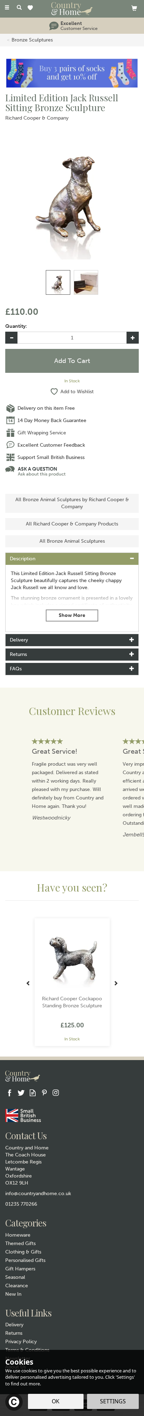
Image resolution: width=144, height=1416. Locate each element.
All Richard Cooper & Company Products (72, 524)
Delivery (14, 1325)
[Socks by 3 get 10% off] (72, 73)
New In (13, 1294)
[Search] (19, 8)
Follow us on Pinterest (44, 1092)
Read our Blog (32, 1092)
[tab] (72, 559)
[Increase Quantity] (133, 338)
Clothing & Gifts (23, 1252)
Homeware (17, 1235)
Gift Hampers (20, 1269)
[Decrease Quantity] (11, 338)
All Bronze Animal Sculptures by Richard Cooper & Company (72, 503)
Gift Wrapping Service (41, 433)
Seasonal (15, 1277)
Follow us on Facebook (9, 1092)
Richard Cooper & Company (37, 118)
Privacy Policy (21, 1342)
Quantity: (16, 326)
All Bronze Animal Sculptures (72, 541)
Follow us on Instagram (55, 1092)
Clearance (16, 1286)
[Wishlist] (32, 8)
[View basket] (134, 8)
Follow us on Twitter (21, 1092)
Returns (13, 1333)
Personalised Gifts (25, 1260)
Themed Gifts (20, 1243)
